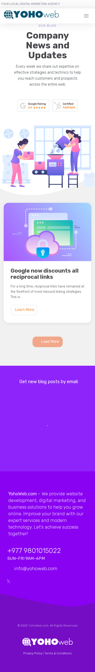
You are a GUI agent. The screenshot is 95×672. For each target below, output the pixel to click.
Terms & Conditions (58, 653)
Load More (50, 341)
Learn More (24, 309)
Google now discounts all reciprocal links (45, 274)
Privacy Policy (32, 653)
